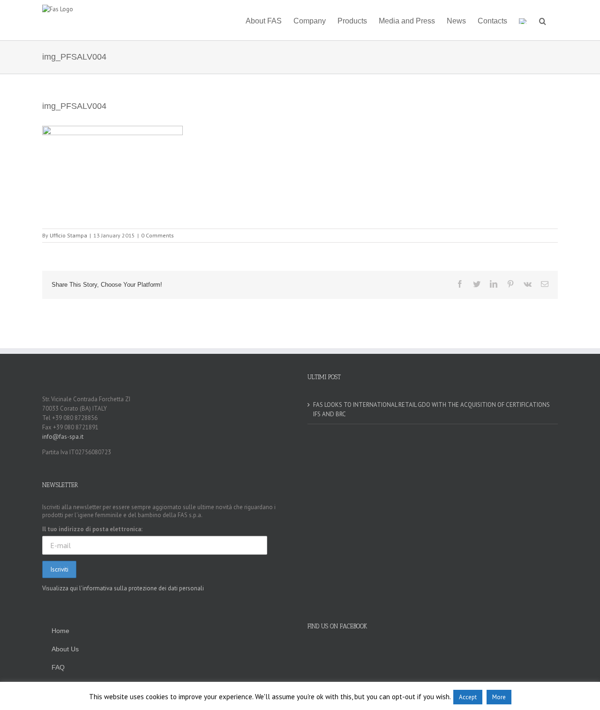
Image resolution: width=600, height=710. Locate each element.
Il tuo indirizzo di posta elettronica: (92, 529)
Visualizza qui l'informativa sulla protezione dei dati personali (123, 588)
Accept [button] (468, 697)
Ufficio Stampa (68, 235)
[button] (542, 20)
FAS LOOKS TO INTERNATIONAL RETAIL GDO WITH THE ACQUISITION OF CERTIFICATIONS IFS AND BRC (431, 409)
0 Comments (157, 235)
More (499, 697)
